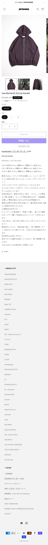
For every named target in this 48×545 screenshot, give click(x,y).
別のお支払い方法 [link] (24, 146)
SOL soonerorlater (11, 435)
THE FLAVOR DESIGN (11, 450)
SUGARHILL (8, 440)
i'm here (7, 339)
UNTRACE (7, 455)
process (7, 399)
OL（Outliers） (9, 390)
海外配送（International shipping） (17, 494)
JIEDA (6, 344)
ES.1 (5, 319)
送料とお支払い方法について (15, 489)
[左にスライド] (2, 85)
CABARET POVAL (10, 309)
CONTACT (7, 514)
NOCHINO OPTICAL (11, 369)
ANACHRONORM (10, 274)
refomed (7, 415)
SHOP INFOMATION (11, 504)
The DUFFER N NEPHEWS (13, 445)
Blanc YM (7, 304)
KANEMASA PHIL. (10, 349)
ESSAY (6, 324)
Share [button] (6, 251)
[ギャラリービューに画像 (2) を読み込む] (24, 84)
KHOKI (6, 354)
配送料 (6, 100)
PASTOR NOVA (9, 394)
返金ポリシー (9, 499)
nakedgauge (8, 364)
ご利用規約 (8, 474)
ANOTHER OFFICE (10, 279)
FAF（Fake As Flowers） (13, 334)
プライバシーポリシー (12, 484)
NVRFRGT (7, 375)
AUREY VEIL (8, 284)
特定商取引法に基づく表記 (14, 479)
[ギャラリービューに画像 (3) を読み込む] (36, 84)
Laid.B (6, 359)
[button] (4, 9)
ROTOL (6, 405)
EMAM (6, 329)
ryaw (6, 420)
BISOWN (7, 299)
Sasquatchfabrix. (10, 430)
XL (19, 117)
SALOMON (7, 425)
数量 (3, 122)
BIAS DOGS (8, 294)
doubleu (7, 314)
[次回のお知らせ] (43, 2)
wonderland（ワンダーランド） (14, 151)
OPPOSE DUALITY (10, 385)
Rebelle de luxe (10, 410)
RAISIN (7, 108)
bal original (8, 289)
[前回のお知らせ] (4, 2)
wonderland (8, 460)
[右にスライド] (45, 85)
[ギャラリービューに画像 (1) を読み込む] (11, 84)
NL (5, 380)
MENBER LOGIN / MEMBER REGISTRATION (18, 509)
